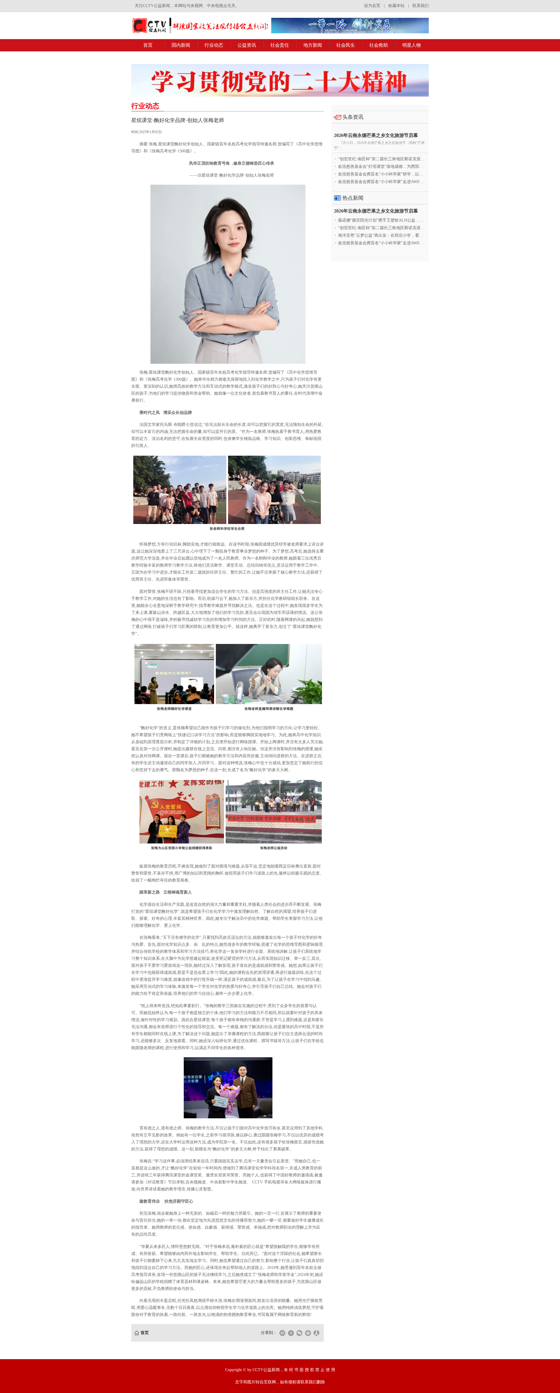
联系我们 (420, 6)
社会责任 (279, 45)
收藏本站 (396, 6)
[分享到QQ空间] (307, 1333)
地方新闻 (312, 45)
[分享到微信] (299, 1333)
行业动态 (213, 45)
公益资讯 (246, 45)
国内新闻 (181, 45)
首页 (148, 45)
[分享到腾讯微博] (291, 1333)
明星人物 (411, 45)
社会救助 (378, 45)
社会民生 (345, 45)
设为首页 (372, 6)
